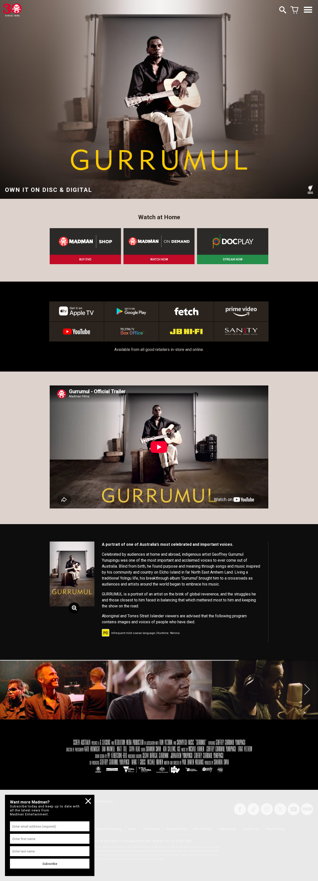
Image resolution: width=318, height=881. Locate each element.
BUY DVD (85, 259)
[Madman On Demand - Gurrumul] (159, 241)
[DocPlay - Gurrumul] (232, 241)
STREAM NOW (232, 259)
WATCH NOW (159, 259)
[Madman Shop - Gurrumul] (85, 241)
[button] (10, 689)
